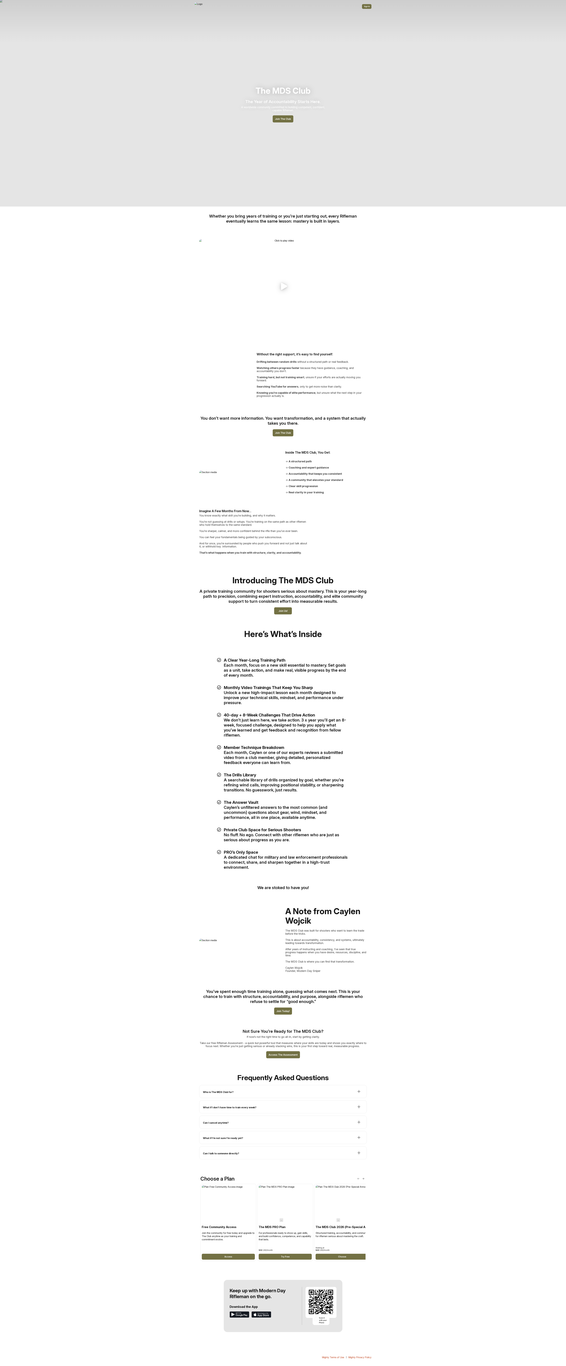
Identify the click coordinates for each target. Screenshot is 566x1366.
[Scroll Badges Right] (363, 1178)
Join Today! (283, 1011)
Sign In (367, 6)
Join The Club (283, 118)
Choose (342, 1256)
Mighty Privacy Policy (359, 1357)
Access (228, 1256)
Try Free (285, 1256)
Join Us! (283, 610)
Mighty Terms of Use (333, 1357)
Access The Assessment (283, 1054)
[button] (283, 286)
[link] (228, 1222)
